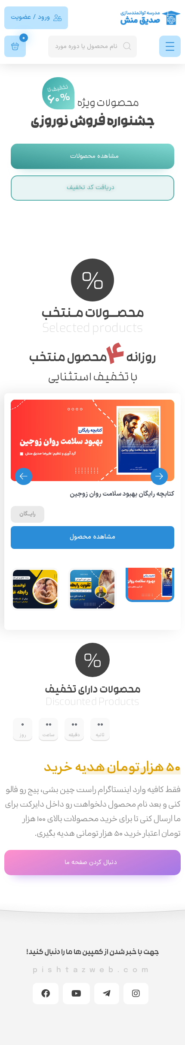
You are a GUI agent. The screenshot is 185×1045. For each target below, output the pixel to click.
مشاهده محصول (92, 537)
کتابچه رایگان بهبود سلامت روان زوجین (122, 494)
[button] (23, 476)
